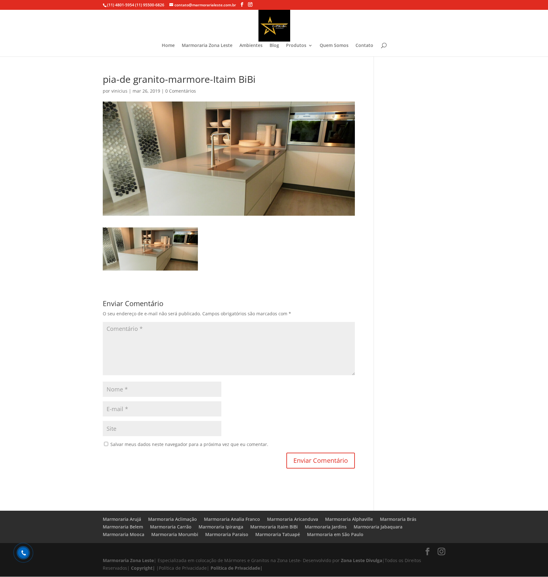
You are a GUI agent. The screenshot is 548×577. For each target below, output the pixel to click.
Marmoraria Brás (398, 519)
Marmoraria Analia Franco (232, 519)
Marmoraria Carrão (171, 527)
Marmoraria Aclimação (172, 519)
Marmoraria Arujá (122, 519)
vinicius (119, 91)
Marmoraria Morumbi (174, 534)
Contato (364, 45)
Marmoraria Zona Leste (207, 45)
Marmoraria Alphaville (349, 519)
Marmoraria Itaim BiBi (274, 527)
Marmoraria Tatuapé (277, 534)
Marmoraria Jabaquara (378, 527)
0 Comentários (180, 91)
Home (168, 45)
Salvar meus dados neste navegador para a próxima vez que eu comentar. (189, 444)
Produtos (296, 45)
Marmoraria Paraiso (226, 534)
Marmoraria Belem (123, 527)
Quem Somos (334, 45)
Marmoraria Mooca (123, 534)
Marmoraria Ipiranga (221, 527)
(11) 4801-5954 (120, 5)
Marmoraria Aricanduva (292, 519)
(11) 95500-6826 (149, 5)
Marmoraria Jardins (326, 527)
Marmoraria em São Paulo (335, 534)
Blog (274, 45)
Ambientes (251, 45)
